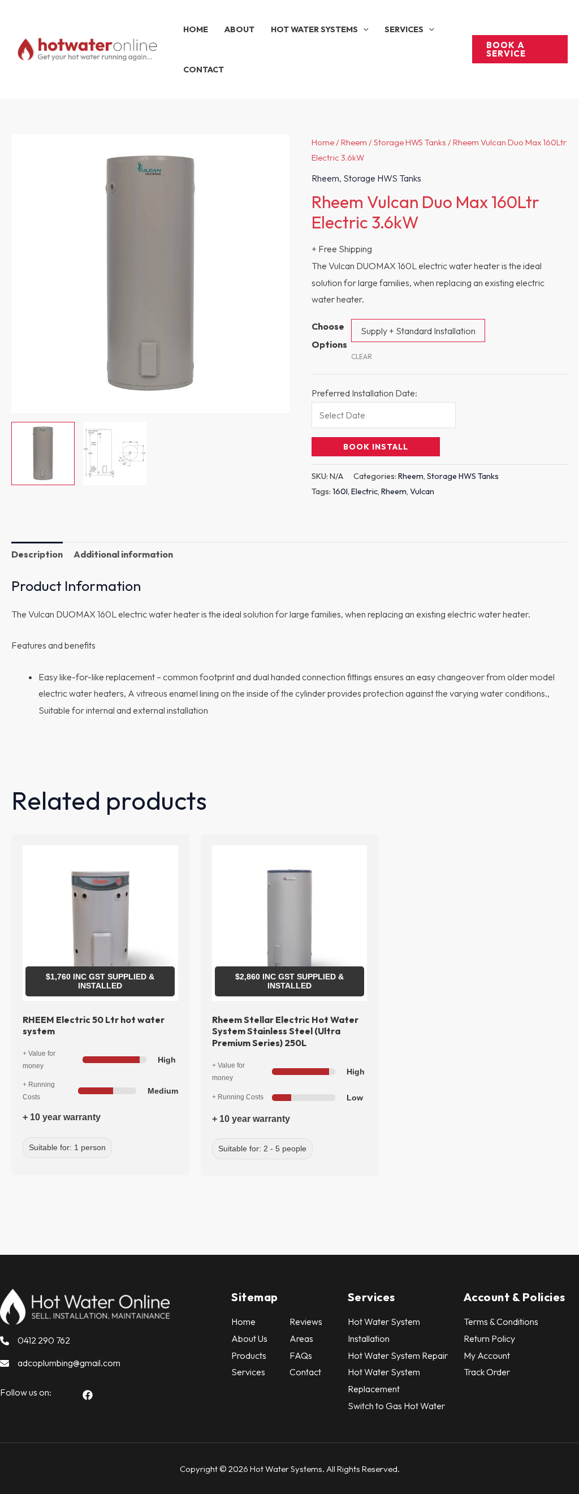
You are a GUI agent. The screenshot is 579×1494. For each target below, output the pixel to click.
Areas (301, 1338)
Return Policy (489, 1338)
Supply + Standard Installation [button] (418, 330)
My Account (487, 1355)
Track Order (487, 1372)
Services (248, 1372)
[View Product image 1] (43, 453)
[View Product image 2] (114, 453)
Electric (364, 491)
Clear (361, 356)
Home (323, 142)
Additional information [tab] (123, 554)
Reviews (306, 1321)
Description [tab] (37, 554)
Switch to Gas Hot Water (396, 1405)
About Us (249, 1338)
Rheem (354, 142)
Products (248, 1355)
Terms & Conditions (501, 1321)
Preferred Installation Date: (364, 393)
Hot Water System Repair (398, 1355)
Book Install (375, 447)
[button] (363, 29)
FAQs (301, 1355)
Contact (305, 1372)
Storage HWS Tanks (410, 142)
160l (340, 491)
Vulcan (422, 491)
